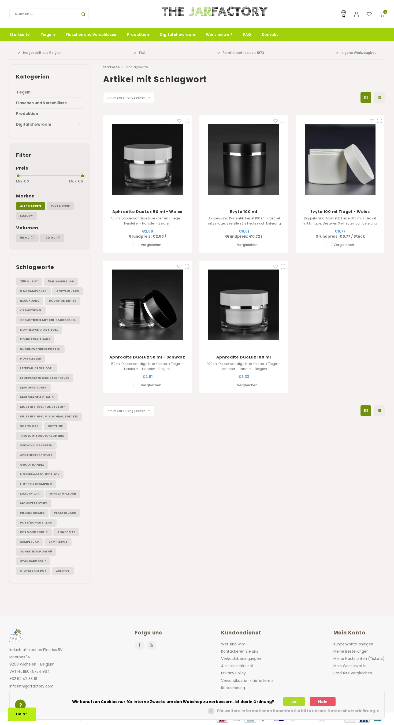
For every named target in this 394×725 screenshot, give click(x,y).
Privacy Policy (233, 673)
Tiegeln (47, 34)
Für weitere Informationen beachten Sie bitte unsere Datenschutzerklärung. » (298, 710)
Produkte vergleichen (352, 673)
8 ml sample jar (33, 291)
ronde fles (66, 532)
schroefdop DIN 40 (36, 551)
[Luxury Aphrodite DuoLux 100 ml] (243, 305)
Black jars (29, 300)
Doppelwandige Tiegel (39, 329)
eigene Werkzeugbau (359, 53)
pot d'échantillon (36, 522)
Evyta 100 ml (243, 211)
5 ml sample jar (61, 281)
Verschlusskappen (36, 445)
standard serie (33, 561)
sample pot (58, 542)
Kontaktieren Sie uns (239, 651)
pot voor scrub (34, 532)
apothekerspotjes (36, 455)
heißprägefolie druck (40, 474)
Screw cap (29, 426)
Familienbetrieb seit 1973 (243, 53)
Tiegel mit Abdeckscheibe (42, 435)
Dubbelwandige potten (40, 349)
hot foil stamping (36, 484)
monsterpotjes (33, 503)
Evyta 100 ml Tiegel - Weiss (340, 211)
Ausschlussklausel (237, 665)
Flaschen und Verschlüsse (91, 34)
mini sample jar (62, 493)
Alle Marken (30, 206)
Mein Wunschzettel (350, 665)
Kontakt (270, 34)
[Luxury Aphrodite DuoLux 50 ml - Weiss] (147, 159)
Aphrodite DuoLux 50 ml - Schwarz (147, 357)
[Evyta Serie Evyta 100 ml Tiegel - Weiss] (340, 159)
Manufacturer (33, 387)
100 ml (52, 238)
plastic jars (65, 513)
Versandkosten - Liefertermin (247, 680)
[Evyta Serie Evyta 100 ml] (243, 159)
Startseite (19, 34)
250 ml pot (29, 281)
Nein (323, 701)
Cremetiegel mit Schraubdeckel (48, 320)
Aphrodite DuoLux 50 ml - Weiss (147, 211)
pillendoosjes (32, 513)
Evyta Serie (60, 206)
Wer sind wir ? (219, 34)
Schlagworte (137, 67)
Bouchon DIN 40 (62, 300)
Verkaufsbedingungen (241, 658)
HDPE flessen (30, 358)
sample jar (29, 542)
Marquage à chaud (37, 397)
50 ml (27, 238)
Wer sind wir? (233, 644)
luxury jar (30, 493)
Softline (55, 426)
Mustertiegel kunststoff (42, 407)
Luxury (26, 216)
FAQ (247, 34)
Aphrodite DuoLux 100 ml (243, 357)
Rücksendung (233, 687)
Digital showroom (177, 34)
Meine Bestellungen (351, 651)
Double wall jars (35, 339)
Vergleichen (151, 244)
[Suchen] (83, 14)
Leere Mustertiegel (36, 368)
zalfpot (63, 571)
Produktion (138, 34)
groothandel (32, 464)
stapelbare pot (33, 571)
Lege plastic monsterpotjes (44, 378)
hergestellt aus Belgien (42, 53)
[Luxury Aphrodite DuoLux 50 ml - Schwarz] (147, 305)
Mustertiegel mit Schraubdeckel (49, 416)
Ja (293, 701)
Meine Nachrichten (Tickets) (359, 658)
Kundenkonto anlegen (353, 644)
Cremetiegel (31, 310)
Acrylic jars (67, 291)
